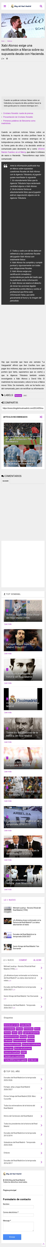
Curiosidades (9, 1029)
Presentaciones (20, 1040)
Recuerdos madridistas (31, 1044)
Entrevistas (28, 1029)
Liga (20, 1033)
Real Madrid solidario (12, 1044)
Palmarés (8, 1040)
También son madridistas (14, 1056)
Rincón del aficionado (23, 1048)
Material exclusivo (11, 1037)
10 (7, 875)
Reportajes (8, 1048)
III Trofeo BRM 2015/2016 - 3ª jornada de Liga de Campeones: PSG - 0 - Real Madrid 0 (23, 439)
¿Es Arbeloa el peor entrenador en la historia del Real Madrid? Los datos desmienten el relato (27, 922)
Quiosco (31, 1040)
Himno (37, 1029)
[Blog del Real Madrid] (21, 7)
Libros (14, 1033)
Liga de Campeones (31, 1033)
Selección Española (11, 1052)
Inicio (2, 41)
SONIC (23, 1052)
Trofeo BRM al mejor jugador (15, 1060)
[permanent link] (7, 59)
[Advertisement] (19, 78)
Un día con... (33, 1060)
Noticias (9, 41)
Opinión (31, 1037)
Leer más (8, 624)
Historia (7, 1033)
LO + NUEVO (10, 900)
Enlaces (19, 1029)
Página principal (9, 1190)
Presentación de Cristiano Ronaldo (18, 117)
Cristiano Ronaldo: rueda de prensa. (18, 113)
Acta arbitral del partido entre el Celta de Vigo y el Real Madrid (20, 462)
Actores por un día (11, 1025)
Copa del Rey (25, 1025)
